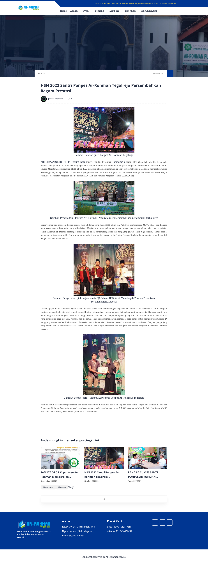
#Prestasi (62, 487)
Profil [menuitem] (86, 10)
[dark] (188, 11)
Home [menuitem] (63, 10)
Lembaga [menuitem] (114, 10)
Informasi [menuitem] (130, 10)
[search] (183, 10)
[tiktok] (162, 522)
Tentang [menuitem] (99, 10)
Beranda (41, 73)
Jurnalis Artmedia (55, 98)
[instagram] (184, 3)
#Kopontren (48, 487)
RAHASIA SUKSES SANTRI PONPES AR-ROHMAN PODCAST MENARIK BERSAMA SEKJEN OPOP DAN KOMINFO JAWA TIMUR (147, 475)
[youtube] (188, 3)
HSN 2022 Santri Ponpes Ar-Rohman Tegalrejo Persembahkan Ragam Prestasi (101, 475)
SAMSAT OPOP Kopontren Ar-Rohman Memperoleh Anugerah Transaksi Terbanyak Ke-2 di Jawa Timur (60, 475)
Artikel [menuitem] (74, 10)
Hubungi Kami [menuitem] (149, 10)
